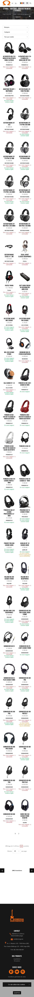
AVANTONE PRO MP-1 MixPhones (9, 90)
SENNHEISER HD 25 (9, 646)
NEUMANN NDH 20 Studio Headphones (25, 353)
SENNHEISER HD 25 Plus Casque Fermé (9, 679)
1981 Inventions (17, 870)
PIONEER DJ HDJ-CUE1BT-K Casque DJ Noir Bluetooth (9, 417)
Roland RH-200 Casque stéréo (9, 578)
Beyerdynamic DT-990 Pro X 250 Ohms (9, 225)
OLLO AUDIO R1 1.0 (9, 383)
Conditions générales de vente (17, 976)
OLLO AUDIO (9, 387)
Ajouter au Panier (10, 48)
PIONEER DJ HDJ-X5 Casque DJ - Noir (24, 480)
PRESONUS (25, 516)
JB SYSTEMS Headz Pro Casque (24, 320)
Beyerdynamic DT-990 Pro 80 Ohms (25, 191)
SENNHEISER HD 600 (9, 814)
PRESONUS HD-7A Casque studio (25, 511)
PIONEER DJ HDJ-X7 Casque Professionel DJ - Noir (9, 513)
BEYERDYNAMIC (24, 95)
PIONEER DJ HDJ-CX (24, 446)
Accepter (17, 993)
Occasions (17, 961)
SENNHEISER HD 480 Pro (25, 748)
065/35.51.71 (16, 933)
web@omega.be (18, 939)
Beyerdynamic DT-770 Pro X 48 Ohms (9, 191)
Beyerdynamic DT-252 (9, 124)
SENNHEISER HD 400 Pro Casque (9, 748)
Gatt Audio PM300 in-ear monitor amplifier (24, 287)
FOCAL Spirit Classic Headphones (24, 256)
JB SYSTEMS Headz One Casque (9, 320)
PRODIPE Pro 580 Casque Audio (9, 544)
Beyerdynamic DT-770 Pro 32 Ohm (9, 158)
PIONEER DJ (9, 65)
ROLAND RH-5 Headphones (25, 578)
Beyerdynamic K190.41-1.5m (9, 256)
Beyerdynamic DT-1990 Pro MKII (25, 90)
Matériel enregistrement (24, 14)
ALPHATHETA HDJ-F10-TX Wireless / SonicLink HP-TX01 (24, 58)
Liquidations (17, 959)
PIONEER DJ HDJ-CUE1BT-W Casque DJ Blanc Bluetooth (9, 448)
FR (27, 3)
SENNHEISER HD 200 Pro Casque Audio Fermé (25, 613)
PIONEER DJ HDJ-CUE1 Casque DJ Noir (25, 384)
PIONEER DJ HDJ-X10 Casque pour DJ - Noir (9, 481)
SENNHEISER (24, 619)
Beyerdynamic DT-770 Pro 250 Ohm (25, 124)
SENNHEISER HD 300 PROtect (25, 713)
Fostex (9, 290)
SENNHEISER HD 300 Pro (9, 713)
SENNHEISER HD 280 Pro (25, 679)
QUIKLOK (24, 550)
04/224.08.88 (14, 936)
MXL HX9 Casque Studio (9, 353)
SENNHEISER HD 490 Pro (9, 781)
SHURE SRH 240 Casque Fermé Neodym (24, 816)
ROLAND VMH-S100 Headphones (9, 612)
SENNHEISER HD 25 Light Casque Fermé (25, 647)
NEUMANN (25, 359)
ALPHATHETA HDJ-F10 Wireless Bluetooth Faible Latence (9, 58)
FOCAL (25, 261)
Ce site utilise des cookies (16, 984)
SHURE (25, 822)
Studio (14, 14)
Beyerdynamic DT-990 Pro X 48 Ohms (25, 225)
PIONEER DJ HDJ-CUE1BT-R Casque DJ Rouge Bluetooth (25, 417)
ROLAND (9, 583)
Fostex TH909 (9, 286)
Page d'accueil (7, 14)
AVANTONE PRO (9, 95)
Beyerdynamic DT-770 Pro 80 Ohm (25, 158)
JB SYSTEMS (9, 325)
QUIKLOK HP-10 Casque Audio (24, 544)
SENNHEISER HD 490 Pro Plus (25, 781)
